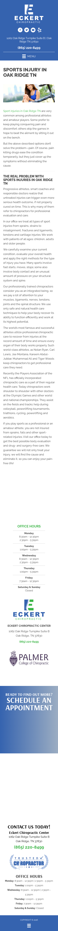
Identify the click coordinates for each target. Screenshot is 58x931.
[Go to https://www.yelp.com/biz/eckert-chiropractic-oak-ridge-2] (39, 30)
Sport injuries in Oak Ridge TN (22, 111)
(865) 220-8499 (29, 48)
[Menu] (29, 925)
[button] (29, 730)
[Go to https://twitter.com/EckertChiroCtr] (26, 30)
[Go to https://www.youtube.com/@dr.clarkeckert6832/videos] (33, 30)
